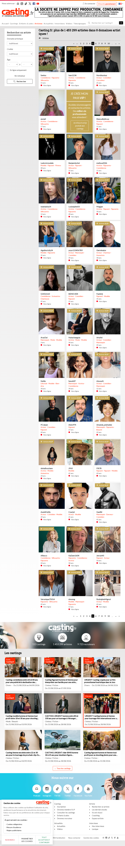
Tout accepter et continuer (44, 839)
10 (109, 43)
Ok (121, 23)
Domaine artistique (15, 38)
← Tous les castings (62, 768)
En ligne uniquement (18, 70)
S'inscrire (107, 4)
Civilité (10, 49)
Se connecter (90, 3)
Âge (8, 59)
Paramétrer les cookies (27, 840)
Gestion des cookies (91, 838)
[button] (121, 4)
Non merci (10, 840)
